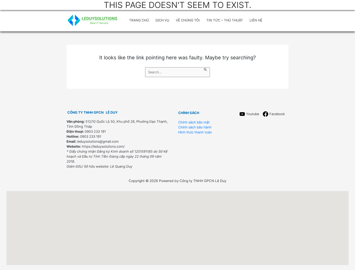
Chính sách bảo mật (194, 122)
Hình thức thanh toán (195, 132)
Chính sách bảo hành (195, 127)
